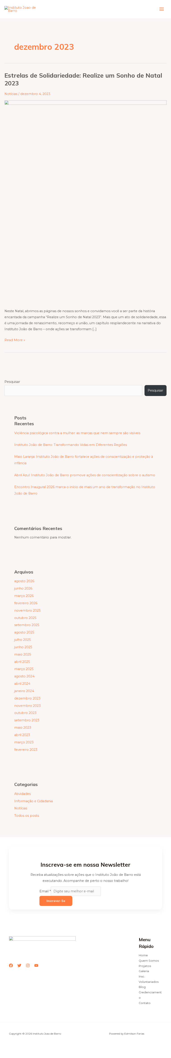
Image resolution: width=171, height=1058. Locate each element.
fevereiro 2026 (25, 603)
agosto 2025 (24, 632)
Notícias (10, 94)
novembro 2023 (27, 706)
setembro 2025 (26, 625)
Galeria (144, 971)
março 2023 (24, 742)
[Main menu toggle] (162, 9)
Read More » (14, 339)
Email (45, 891)
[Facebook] (11, 965)
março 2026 (24, 596)
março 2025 (24, 669)
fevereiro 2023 (25, 750)
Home (143, 955)
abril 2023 (22, 735)
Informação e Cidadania (33, 801)
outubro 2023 (25, 713)
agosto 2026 (24, 581)
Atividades (22, 794)
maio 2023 (22, 728)
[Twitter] (19, 965)
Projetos (145, 966)
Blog (142, 987)
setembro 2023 (26, 720)
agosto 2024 (24, 676)
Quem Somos (149, 960)
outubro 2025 (25, 618)
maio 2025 (22, 654)
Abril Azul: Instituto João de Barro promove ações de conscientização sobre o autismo (84, 475)
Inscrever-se (56, 901)
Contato (145, 1003)
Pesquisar (12, 382)
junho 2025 (23, 647)
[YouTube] (36, 965)
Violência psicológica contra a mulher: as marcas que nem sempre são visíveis (77, 433)
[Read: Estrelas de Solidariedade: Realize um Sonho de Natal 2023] (85, 202)
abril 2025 (22, 662)
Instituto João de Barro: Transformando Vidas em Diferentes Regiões (70, 445)
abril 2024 (22, 684)
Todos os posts (26, 816)
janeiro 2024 (24, 691)
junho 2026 (23, 588)
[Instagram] (28, 965)
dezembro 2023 (27, 698)
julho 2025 (22, 640)
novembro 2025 (27, 610)
